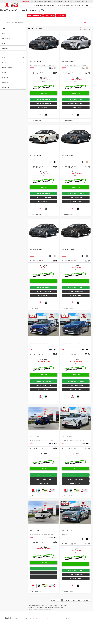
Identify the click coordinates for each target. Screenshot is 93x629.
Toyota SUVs (61, 15)
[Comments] (54, 73)
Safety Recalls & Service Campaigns (41, 618)
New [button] (37, 5)
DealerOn (24, 618)
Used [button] (41, 5)
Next (74, 600)
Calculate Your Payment (43, 103)
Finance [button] (46, 5)
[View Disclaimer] (43, 72)
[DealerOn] (8, 618)
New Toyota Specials (35, 15)
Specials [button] (73, 5)
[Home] (34, 5)
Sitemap (28, 618)
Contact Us (85, 5)
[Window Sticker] (56, 73)
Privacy (32, 618)
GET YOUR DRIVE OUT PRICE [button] (43, 99)
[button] (57, 42)
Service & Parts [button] (54, 5)
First (53, 600)
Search (84, 22)
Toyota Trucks (49, 15)
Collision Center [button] (65, 5)
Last (79, 600)
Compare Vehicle (36, 120)
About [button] (79, 5)
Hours (51, 618)
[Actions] (56, 61)
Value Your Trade (43, 107)
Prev (58, 600)
